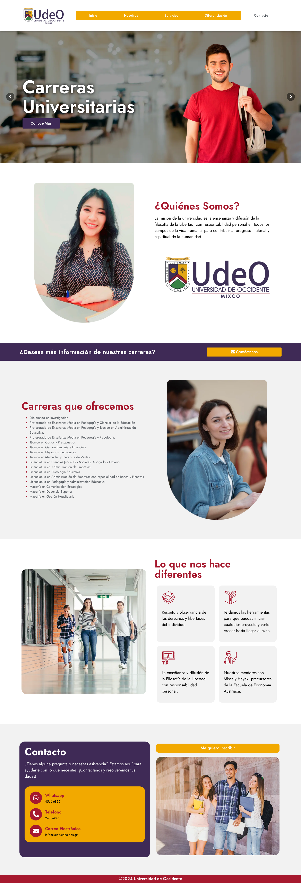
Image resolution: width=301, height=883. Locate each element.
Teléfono (53, 812)
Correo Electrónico (63, 829)
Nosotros (131, 15)
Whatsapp (54, 796)
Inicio (93, 15)
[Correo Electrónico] (36, 831)
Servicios (171, 15)
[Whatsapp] (36, 798)
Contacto (261, 15)
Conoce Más (41, 133)
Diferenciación (216, 15)
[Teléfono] (36, 814)
